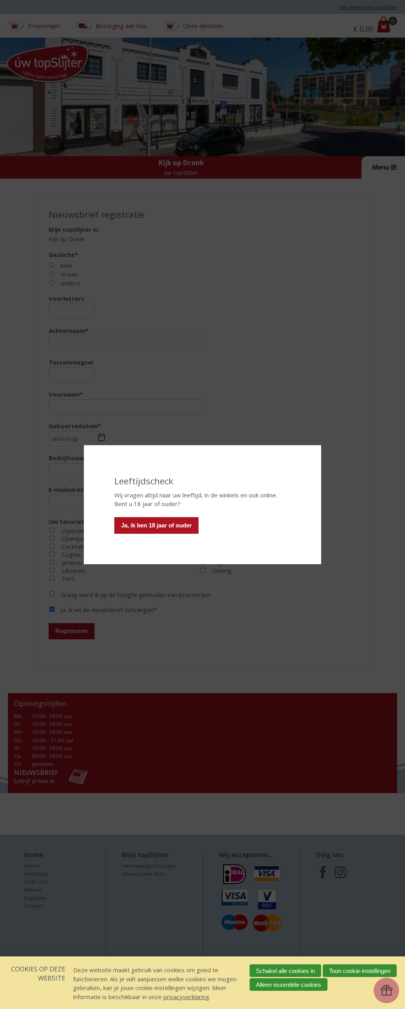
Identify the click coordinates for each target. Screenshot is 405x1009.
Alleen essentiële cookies (288, 984)
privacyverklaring (186, 997)
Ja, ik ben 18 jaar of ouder (156, 525)
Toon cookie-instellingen (359, 970)
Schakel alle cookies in (285, 970)
